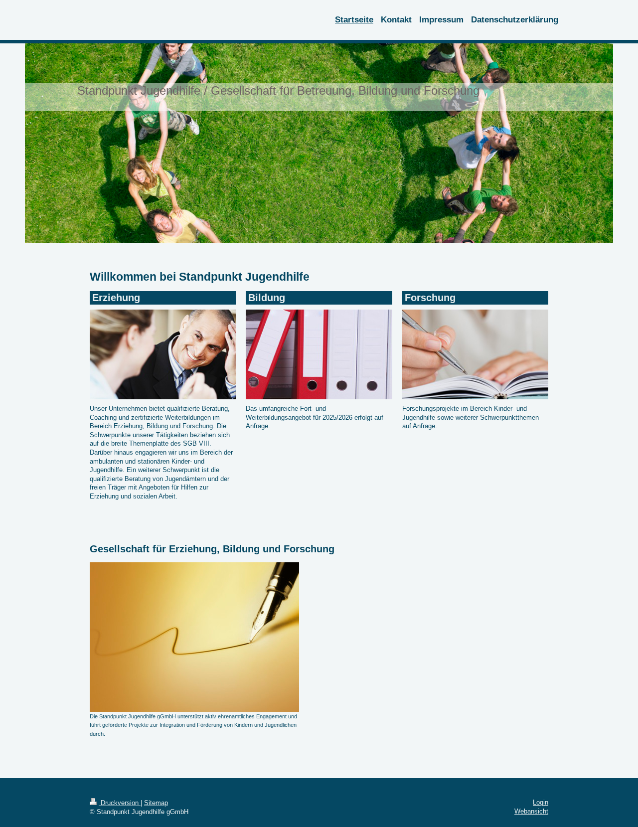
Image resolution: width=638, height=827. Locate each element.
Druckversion (120, 803)
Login (540, 802)
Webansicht (531, 811)
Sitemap (156, 803)
